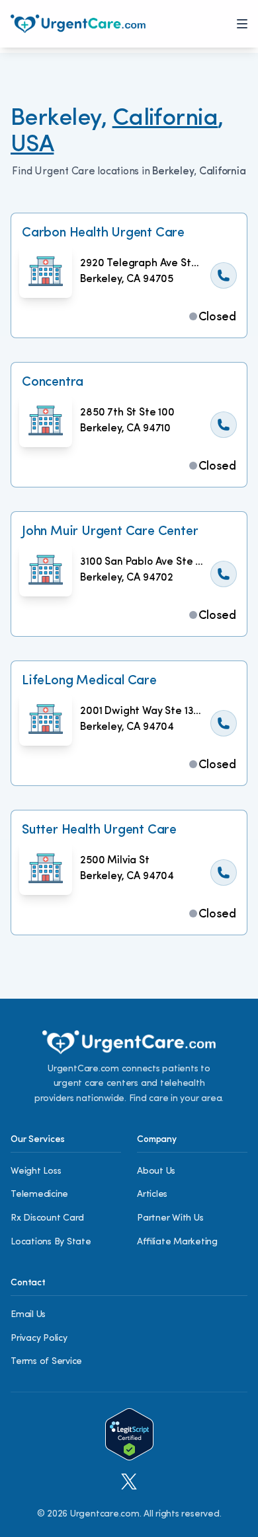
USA (32, 145)
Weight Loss (36, 1171)
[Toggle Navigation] (242, 23)
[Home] (78, 24)
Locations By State (51, 1242)
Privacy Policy (39, 1338)
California (165, 119)
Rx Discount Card (47, 1218)
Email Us (28, 1315)
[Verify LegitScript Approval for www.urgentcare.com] (129, 1434)
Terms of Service (46, 1362)
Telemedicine (39, 1194)
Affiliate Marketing (177, 1242)
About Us (156, 1171)
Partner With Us (170, 1218)
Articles (152, 1194)
